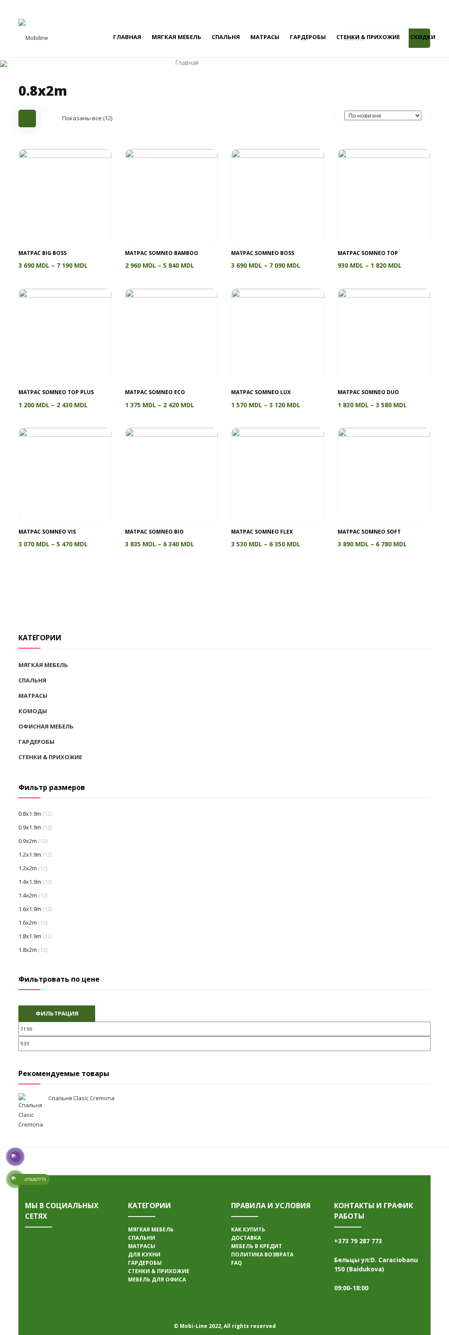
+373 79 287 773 (358, 1241)
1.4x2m (27, 895)
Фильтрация (57, 1013)
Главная (187, 62)
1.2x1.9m (29, 854)
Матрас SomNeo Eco (155, 392)
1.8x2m (27, 950)
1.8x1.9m (29, 936)
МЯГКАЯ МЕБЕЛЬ (176, 37)
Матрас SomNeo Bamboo (161, 253)
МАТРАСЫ (264, 37)
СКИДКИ (422, 37)
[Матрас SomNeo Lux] (278, 334)
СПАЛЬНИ (141, 1238)
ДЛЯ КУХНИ (144, 1254)
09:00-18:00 (351, 1288)
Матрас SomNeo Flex (262, 531)
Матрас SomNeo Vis (47, 531)
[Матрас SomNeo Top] (384, 195)
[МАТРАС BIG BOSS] (65, 195)
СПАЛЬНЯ (226, 37)
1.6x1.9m (29, 909)
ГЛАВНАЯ (127, 37)
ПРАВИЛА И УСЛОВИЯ (270, 1205)
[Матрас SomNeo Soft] (384, 473)
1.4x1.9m (29, 882)
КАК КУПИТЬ (248, 1229)
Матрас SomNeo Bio (154, 531)
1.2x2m (27, 868)
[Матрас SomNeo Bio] (171, 473)
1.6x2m (27, 922)
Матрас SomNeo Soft (369, 531)
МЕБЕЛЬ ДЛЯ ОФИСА (157, 1279)
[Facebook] (38, 1242)
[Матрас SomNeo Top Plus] (65, 334)
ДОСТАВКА (246, 1238)
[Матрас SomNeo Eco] (171, 334)
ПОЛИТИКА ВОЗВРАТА (262, 1254)
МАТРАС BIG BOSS (42, 253)
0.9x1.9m (29, 827)
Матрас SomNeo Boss (262, 253)
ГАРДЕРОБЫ (308, 37)
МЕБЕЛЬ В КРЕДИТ (256, 1246)
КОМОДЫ (32, 711)
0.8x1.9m (29, 814)
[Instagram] (38, 1268)
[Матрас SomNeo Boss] (278, 195)
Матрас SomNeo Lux (261, 392)
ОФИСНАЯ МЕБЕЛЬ (46, 726)
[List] (49, 118)
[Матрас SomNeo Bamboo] (171, 195)
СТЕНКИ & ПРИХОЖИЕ (368, 37)
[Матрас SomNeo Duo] (384, 334)
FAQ (236, 1263)
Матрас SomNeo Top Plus (56, 392)
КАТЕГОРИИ (149, 1205)
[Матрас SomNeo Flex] (278, 473)
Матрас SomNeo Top (368, 253)
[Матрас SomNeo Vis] (65, 473)
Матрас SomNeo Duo (368, 392)
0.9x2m (27, 841)
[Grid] (27, 118)
